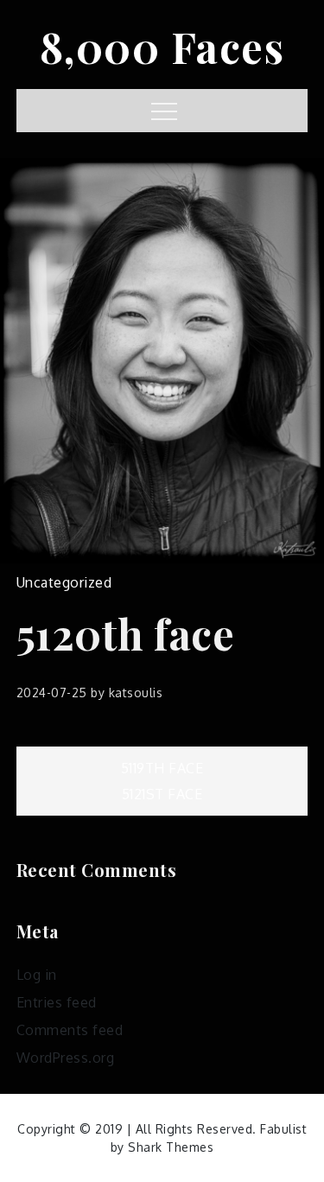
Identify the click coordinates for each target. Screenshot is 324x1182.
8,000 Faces (162, 46)
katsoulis (136, 692)
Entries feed (56, 1002)
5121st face (162, 794)
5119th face (162, 768)
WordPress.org (65, 1057)
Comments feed (70, 1030)
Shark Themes (170, 1147)
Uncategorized (64, 582)
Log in (36, 974)
